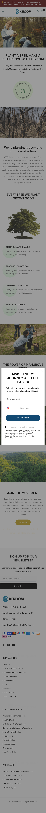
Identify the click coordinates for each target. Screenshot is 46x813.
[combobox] (10, 408)
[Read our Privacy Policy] (39, 430)
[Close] (42, 371)
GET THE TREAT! (23, 418)
